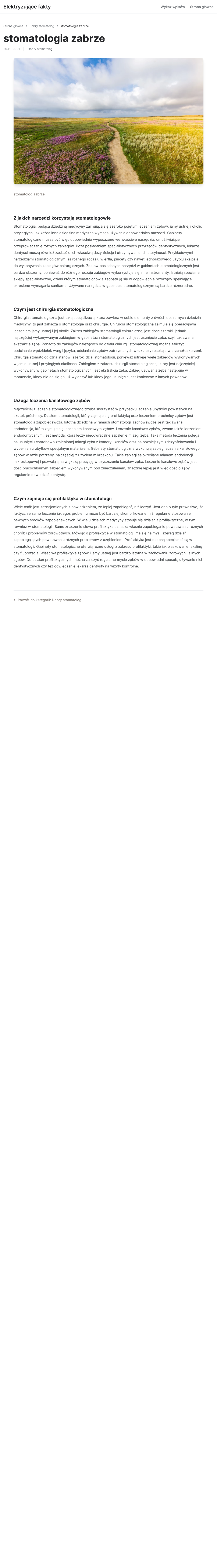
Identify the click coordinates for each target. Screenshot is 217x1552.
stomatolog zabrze (29, 194)
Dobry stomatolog (42, 26)
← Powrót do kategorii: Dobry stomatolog (47, 600)
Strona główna (202, 7)
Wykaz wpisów (173, 7)
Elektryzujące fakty (27, 7)
